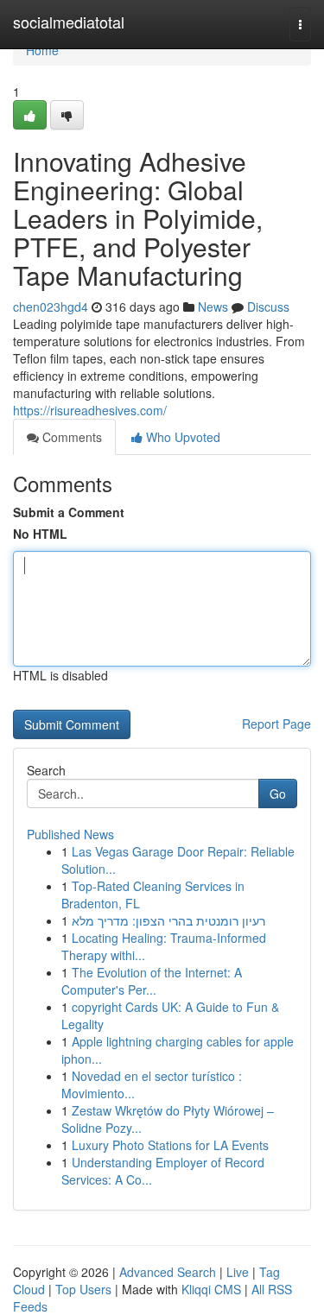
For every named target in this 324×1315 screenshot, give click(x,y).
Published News (70, 834)
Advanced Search (167, 1271)
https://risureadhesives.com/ (90, 410)
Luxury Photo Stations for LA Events (170, 1145)
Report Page (276, 723)
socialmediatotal (68, 21)
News (213, 306)
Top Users (83, 1289)
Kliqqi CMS (211, 1289)
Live (237, 1271)
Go (278, 793)
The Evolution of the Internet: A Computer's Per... (151, 981)
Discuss (268, 306)
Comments (70, 437)
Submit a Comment (68, 512)
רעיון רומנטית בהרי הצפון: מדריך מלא (168, 920)
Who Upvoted (181, 437)
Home (42, 50)
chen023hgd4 (50, 306)
